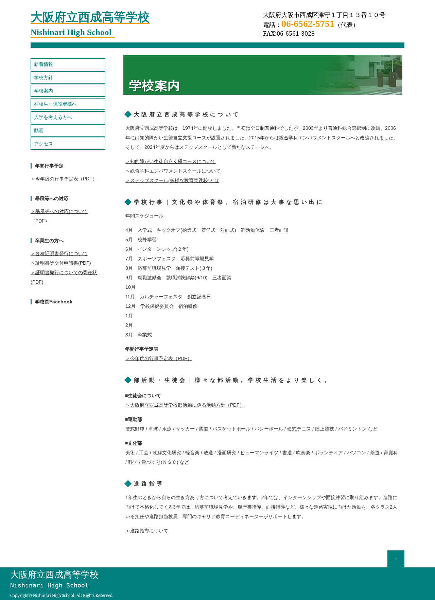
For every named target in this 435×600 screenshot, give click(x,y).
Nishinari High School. (54, 595)
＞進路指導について (146, 530)
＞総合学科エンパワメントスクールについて (173, 171)
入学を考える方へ (53, 117)
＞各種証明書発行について (59, 253)
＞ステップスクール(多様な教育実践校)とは (172, 180)
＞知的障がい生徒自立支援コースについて (170, 161)
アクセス (43, 143)
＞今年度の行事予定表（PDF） (158, 358)
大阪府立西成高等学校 (54, 579)
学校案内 (43, 90)
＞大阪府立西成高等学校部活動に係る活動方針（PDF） (184, 405)
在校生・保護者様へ (55, 104)
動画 (39, 130)
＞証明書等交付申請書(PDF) (61, 263)
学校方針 (43, 77)
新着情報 (43, 64)
